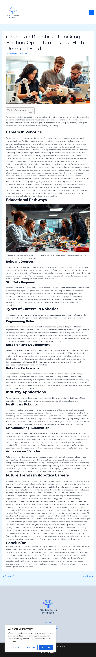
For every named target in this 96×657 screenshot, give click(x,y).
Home (48, 622)
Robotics (10, 54)
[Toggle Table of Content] (29, 111)
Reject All (31, 647)
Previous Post (10, 576)
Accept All (46, 647)
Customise (15, 647)
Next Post (88, 576)
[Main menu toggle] (91, 12)
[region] (30, 638)
